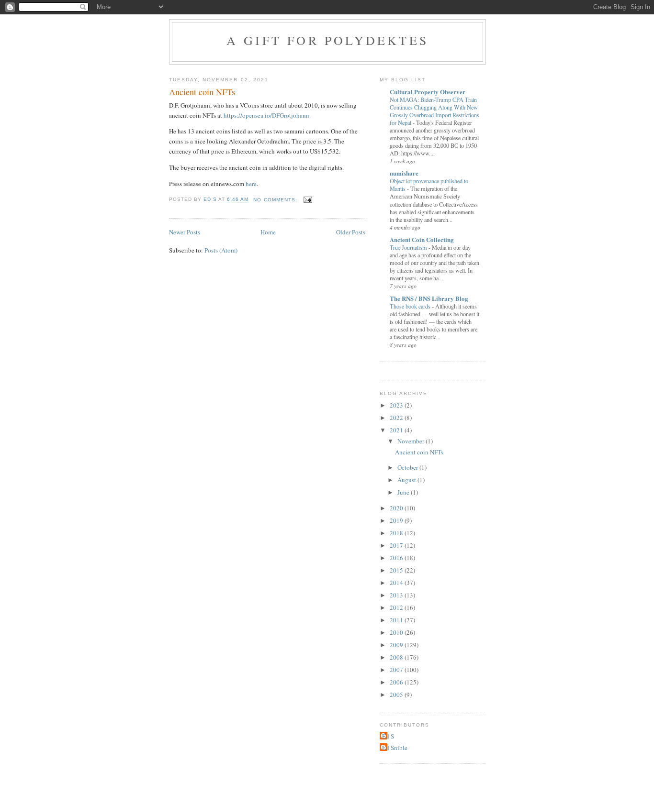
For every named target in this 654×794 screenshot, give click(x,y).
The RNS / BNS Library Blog (429, 298)
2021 (397, 430)
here (251, 183)
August (407, 479)
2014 (397, 582)
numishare (404, 172)
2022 (397, 417)
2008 (397, 657)
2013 (397, 595)
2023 (397, 405)
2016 (397, 557)
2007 (397, 669)
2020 (397, 508)
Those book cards (411, 306)
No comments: (276, 199)
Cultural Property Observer (427, 91)
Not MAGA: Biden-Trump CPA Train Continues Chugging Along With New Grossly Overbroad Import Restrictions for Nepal (434, 111)
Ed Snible (394, 747)
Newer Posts (184, 232)
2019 (397, 520)
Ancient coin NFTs (202, 92)
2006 (397, 682)
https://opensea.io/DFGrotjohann (266, 115)
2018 (397, 533)
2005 (397, 694)
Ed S (388, 736)
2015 (397, 570)
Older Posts (350, 232)
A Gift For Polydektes (327, 40)
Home (268, 232)
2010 (397, 632)
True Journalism (409, 247)
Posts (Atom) (220, 250)
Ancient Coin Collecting (422, 239)
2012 (397, 607)
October (408, 467)
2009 (397, 644)
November (411, 441)
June (404, 492)
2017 (397, 545)
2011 (397, 620)
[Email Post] (307, 199)
